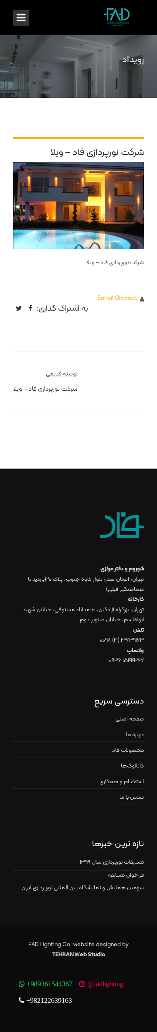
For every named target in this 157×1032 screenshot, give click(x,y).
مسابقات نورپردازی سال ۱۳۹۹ (112, 862)
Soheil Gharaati (118, 298)
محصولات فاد (128, 750)
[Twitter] (19, 308)
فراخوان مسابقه (126, 875)
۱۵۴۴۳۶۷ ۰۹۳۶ (126, 661)
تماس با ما (131, 797)
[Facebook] (30, 308)
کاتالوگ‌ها (132, 766)
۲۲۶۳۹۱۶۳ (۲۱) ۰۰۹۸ (122, 640)
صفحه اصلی (130, 719)
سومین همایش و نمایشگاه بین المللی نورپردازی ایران (82, 888)
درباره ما (135, 734)
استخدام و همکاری (121, 781)
